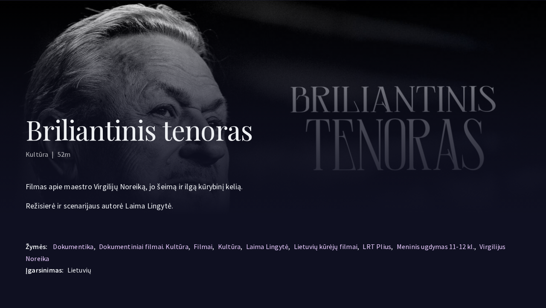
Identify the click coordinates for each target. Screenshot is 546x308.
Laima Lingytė (267, 246)
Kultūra (229, 246)
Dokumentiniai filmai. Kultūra (144, 246)
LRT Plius (377, 246)
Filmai (203, 246)
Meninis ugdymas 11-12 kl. (435, 246)
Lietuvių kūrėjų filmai (325, 246)
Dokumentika (73, 246)
